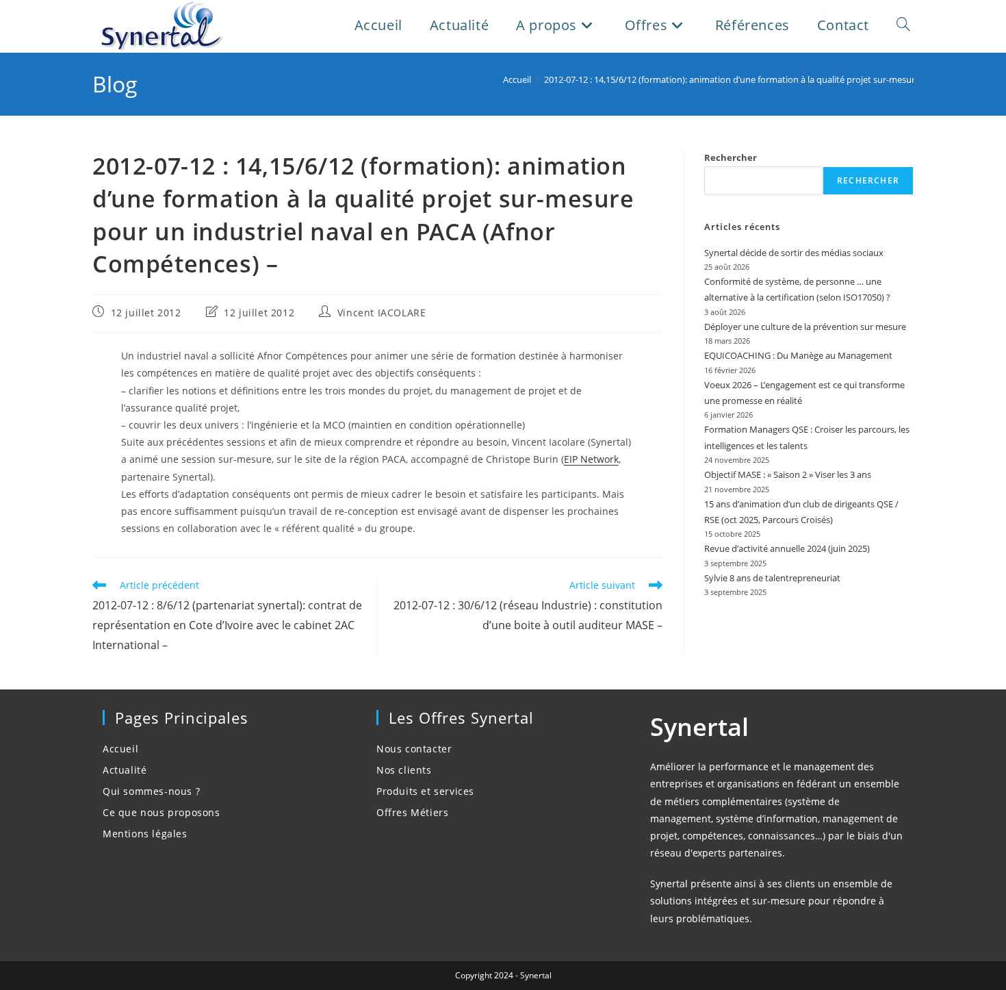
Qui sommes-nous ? (151, 791)
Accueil (120, 748)
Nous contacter (414, 748)
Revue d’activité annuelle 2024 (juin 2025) (787, 548)
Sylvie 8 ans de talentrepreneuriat (772, 578)
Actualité (124, 769)
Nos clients (404, 769)
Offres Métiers (412, 812)
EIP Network (591, 459)
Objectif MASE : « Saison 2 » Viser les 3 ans (787, 474)
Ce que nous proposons (161, 812)
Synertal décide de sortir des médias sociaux (794, 252)
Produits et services (425, 791)
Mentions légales (145, 833)
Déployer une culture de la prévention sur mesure (805, 326)
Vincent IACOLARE (381, 312)
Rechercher (730, 157)
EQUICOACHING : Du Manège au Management (798, 355)
